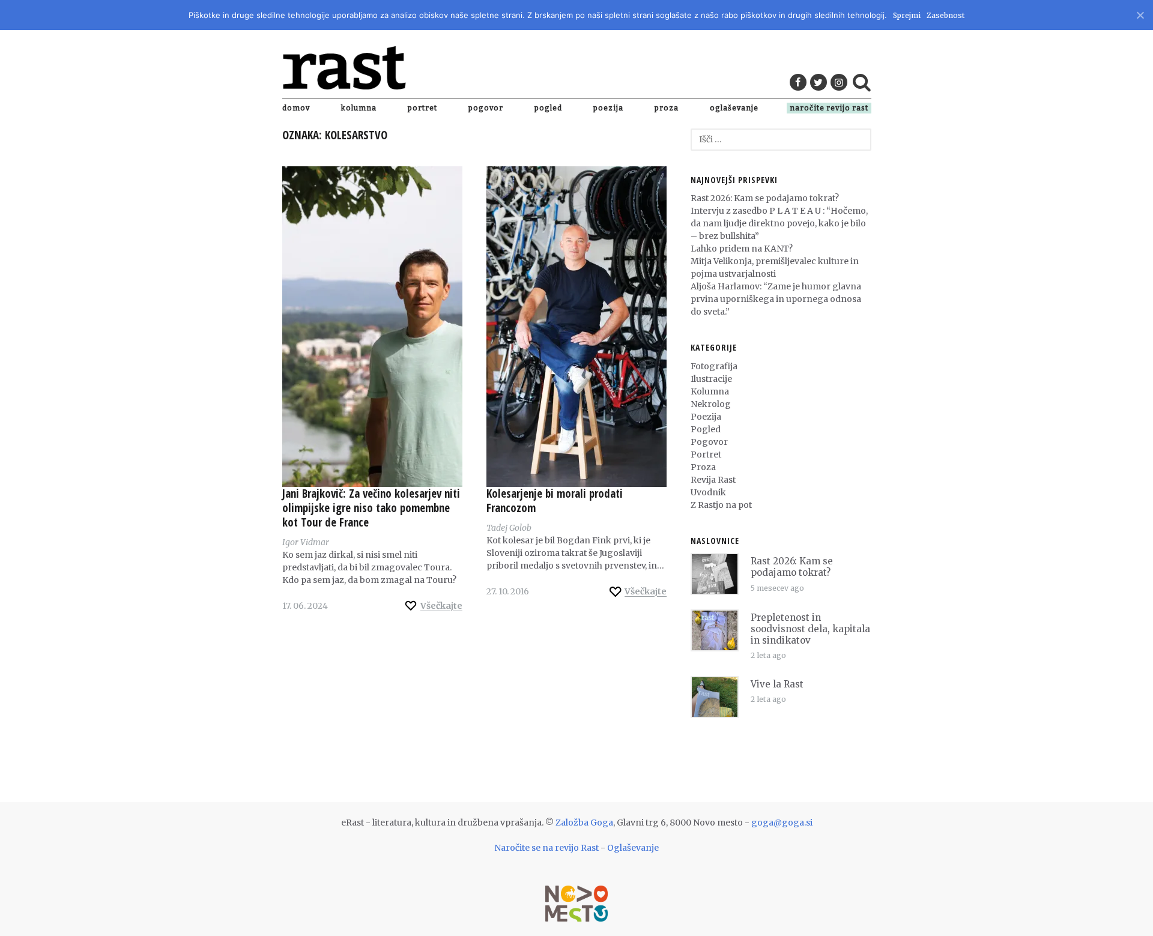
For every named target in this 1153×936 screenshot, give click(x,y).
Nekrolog (711, 404)
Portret (422, 108)
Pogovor (485, 108)
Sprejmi (907, 15)
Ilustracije (711, 378)
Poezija (608, 108)
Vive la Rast (777, 684)
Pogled (548, 108)
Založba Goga (584, 822)
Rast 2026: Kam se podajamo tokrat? (765, 198)
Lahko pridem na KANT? (742, 248)
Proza (667, 108)
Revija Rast (713, 479)
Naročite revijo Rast (829, 108)
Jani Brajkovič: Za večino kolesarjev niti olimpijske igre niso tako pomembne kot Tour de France (371, 508)
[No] (1139, 13)
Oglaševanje (734, 108)
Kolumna (359, 108)
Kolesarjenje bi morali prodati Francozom (554, 501)
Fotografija (714, 366)
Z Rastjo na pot (721, 505)
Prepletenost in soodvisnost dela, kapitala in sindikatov (810, 629)
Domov (296, 108)
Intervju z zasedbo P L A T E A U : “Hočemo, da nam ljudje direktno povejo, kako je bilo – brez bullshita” (779, 223)
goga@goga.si (782, 822)
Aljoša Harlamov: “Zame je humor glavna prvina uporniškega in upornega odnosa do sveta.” (776, 299)
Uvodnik (708, 492)
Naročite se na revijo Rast (546, 847)
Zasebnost (945, 15)
